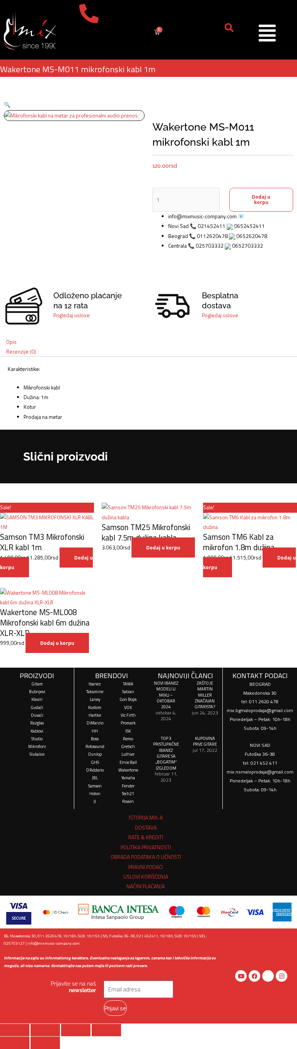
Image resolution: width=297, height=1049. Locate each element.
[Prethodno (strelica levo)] (14, 1043)
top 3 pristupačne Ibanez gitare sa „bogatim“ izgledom (166, 753)
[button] (7, 105)
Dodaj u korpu (261, 199)
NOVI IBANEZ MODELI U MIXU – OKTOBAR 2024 (166, 695)
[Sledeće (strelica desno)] (45, 1043)
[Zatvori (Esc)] (106, 1030)
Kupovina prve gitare (205, 741)
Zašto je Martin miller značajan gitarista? (205, 695)
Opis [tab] (11, 342)
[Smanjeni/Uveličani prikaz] (14, 1030)
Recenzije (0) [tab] (21, 351)
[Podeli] (75, 1030)
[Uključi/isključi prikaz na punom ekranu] (45, 1030)
